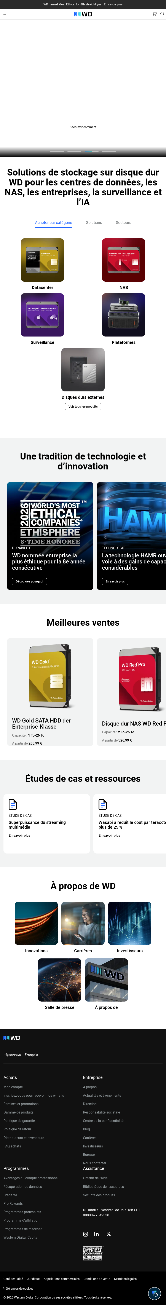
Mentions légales (125, 1279)
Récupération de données (22, 1187)
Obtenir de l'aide (95, 1178)
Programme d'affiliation (21, 1220)
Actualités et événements (102, 1095)
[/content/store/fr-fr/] (83, 14)
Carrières (89, 1138)
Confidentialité (13, 1279)
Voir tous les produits (83, 406)
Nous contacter (94, 1163)
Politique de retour (17, 1129)
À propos (90, 1087)
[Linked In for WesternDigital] (96, 1235)
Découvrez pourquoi (29, 581)
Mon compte (13, 1087)
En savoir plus (113, 4)
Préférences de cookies (18, 1288)
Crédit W (9, 1195)
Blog (86, 1129)
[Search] (162, 14)
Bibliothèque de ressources (103, 1187)
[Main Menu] (6, 14)
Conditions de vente (97, 1279)
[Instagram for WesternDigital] (85, 1235)
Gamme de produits (18, 1112)
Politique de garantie (19, 1121)
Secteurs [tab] (123, 222)
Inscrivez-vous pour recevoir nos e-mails (33, 1095)
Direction (90, 1104)
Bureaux (89, 1155)
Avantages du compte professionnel (30, 1178)
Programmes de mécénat (22, 1229)
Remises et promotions (20, 1104)
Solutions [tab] (94, 222)
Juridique (33, 1279)
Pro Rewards (13, 1203)
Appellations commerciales (62, 1279)
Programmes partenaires (22, 1212)
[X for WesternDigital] (108, 1234)
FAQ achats (12, 1146)
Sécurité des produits (99, 1195)
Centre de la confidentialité (103, 1121)
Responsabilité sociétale (101, 1112)
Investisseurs (93, 1146)
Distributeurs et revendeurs (23, 1138)
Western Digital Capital (20, 1237)
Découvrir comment (83, 127)
